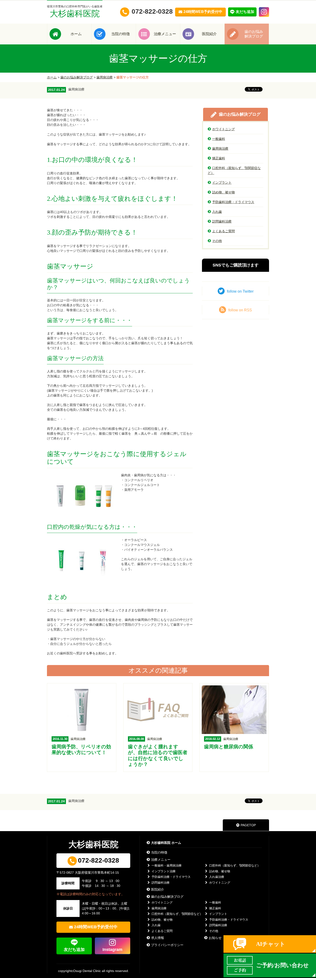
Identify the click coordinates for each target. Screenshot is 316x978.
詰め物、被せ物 (223, 192)
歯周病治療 (104, 77)
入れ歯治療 (216, 877)
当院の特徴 (120, 34)
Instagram (112, 949)
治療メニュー (165, 34)
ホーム (76, 34)
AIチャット (270, 944)
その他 (217, 241)
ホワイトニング (223, 129)
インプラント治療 (164, 871)
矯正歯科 (218, 158)
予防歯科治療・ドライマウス (233, 202)
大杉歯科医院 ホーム (166, 843)
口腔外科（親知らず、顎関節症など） (234, 170)
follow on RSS (240, 310)
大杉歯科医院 (74, 11)
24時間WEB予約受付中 (96, 927)
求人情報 (157, 938)
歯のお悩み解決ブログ (76, 77)
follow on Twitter (240, 291)
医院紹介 (209, 34)
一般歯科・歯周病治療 (167, 865)
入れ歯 (217, 212)
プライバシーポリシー (167, 945)
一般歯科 (218, 139)
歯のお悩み (254, 34)
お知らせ (215, 938)
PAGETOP (248, 825)
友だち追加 (74, 949)
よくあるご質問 (223, 231)
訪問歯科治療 (222, 221)
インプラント (222, 182)
